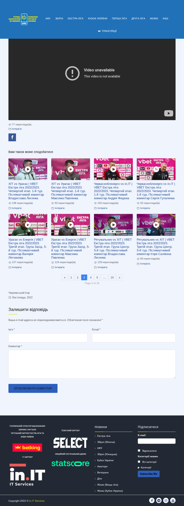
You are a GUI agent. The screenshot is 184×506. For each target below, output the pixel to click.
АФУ (99, 448)
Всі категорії (149, 461)
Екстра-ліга (103, 435)
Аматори (102, 466)
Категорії (146, 467)
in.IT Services (37, 500)
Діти (99, 478)
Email (96, 329)
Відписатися (149, 450)
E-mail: (142, 435)
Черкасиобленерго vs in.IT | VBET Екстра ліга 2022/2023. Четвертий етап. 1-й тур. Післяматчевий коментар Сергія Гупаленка (156, 191)
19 (112, 277)
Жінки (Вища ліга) (107, 484)
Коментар (15, 346)
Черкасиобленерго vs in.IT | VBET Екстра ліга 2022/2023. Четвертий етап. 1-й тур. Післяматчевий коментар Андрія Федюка (113, 191)
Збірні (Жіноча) (106, 442)
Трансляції (109, 31)
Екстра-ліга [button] (75, 18)
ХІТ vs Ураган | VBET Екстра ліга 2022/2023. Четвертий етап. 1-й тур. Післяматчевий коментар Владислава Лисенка (26, 191)
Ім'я (11, 329)
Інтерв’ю (17, 128)
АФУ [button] (47, 18)
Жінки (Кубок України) (110, 490)
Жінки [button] (154, 18)
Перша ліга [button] (119, 18)
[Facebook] (12, 137)
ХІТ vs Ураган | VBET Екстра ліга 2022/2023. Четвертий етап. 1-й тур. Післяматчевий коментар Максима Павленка (69, 191)
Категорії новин (148, 456)
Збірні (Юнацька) (107, 454)
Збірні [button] (59, 18)
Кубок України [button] (97, 18)
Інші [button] (165, 18)
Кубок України (105, 460)
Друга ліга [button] (138, 18)
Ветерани (103, 472)
